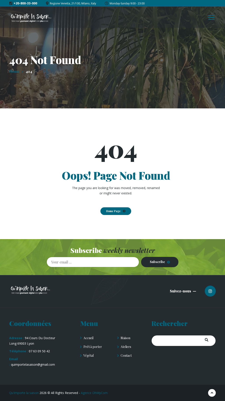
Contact (126, 355)
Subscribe (157, 262)
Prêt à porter (92, 347)
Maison (125, 338)
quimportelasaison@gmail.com (33, 364)
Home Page (113, 211)
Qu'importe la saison (24, 393)
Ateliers (126, 347)
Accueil (88, 338)
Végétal (88, 355)
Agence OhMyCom (94, 393)
